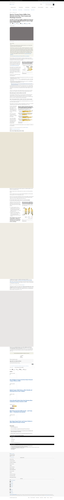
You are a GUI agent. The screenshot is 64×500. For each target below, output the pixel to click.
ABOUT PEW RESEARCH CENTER (13, 494)
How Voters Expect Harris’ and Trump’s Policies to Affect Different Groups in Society (21, 422)
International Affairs (12, 460)
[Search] (53, 4)
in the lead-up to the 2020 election (15, 65)
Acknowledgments (13, 448)
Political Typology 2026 (14, 427)
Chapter (27, 127)
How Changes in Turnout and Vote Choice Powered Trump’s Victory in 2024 (21, 380)
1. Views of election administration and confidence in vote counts (19, 446)
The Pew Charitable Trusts (47, 495)
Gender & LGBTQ (12, 468)
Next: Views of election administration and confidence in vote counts (21, 353)
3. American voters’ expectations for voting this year (17, 447)
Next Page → (21, 357)
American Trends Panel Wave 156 (15, 442)
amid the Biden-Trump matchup (15, 282)
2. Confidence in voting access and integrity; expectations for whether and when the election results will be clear (25, 447)
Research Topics (13, 7)
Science (11, 472)
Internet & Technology (12, 474)
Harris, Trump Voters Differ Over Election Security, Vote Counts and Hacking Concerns (21, 445)
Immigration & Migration (13, 462)
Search (41, 4)
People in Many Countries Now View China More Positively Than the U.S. (21, 433)
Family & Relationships (13, 469)
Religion (11, 465)
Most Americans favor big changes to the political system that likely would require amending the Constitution (22, 431)
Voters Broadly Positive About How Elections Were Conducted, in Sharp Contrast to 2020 (21, 401)
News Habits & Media (12, 475)
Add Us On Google (12, 25)
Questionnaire (13, 439)
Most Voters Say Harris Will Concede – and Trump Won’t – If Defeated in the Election (21, 411)
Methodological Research (13, 477)
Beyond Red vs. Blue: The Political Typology (17, 435)
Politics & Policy (12, 459)
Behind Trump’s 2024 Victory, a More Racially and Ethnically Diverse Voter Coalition (21, 390)
